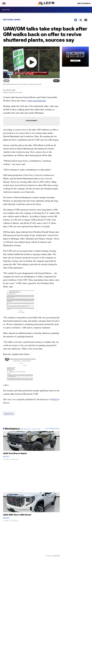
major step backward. (37, 100)
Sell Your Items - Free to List (30, 429)
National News (12, 19)
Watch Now (83, 3)
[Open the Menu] (4, 3)
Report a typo (8, 413)
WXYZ (54, 399)
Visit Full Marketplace (52, 428)
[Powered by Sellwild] (56, 556)
